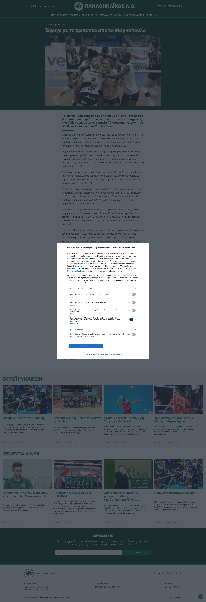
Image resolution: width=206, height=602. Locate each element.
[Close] (144, 248)
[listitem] (103, 289)
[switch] (132, 294)
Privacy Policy (116, 354)
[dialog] (103, 301)
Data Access (103, 354)
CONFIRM (85, 346)
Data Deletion (89, 354)
